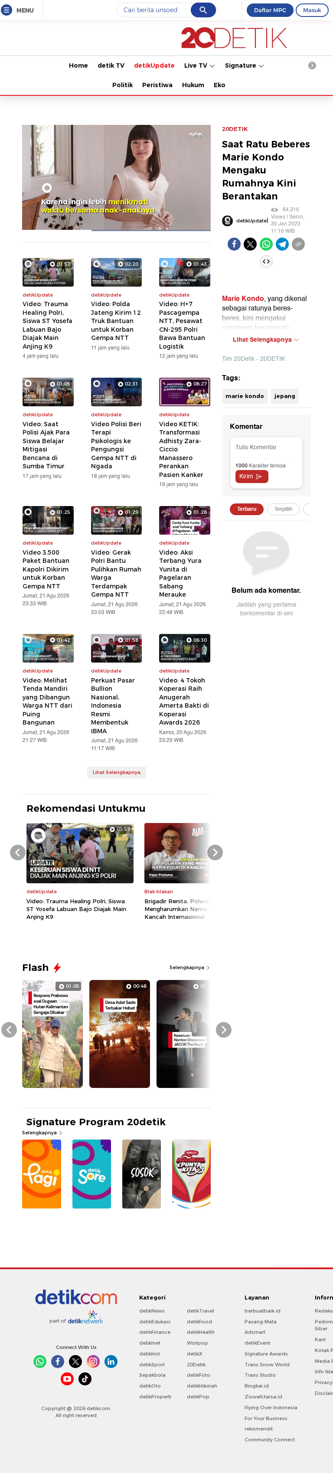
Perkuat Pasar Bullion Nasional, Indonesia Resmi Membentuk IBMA (113, 706)
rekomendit (259, 1429)
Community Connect (270, 1440)
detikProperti (155, 1397)
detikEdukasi (154, 1322)
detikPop (198, 1397)
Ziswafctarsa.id (263, 1397)
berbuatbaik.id (263, 1311)
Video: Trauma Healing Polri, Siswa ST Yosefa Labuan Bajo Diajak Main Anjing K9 (47, 325)
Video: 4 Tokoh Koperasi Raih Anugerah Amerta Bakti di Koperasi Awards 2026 (184, 701)
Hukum (193, 85)
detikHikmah (202, 1386)
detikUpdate (154, 65)
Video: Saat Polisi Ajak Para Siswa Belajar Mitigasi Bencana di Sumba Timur (46, 445)
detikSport (152, 1365)
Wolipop (197, 1343)
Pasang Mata (261, 1322)
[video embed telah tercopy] (266, 261)
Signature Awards (266, 1354)
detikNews (152, 1311)
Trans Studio (260, 1375)
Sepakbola (152, 1375)
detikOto (150, 1386)
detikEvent (257, 1343)
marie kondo (244, 395)
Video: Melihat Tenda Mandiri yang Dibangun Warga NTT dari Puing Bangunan (47, 701)
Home (78, 65)
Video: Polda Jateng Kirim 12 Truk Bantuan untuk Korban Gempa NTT (116, 320)
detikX (194, 1354)
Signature (241, 65)
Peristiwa (157, 85)
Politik (122, 85)
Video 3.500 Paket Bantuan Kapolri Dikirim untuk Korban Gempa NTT (46, 569)
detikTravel (200, 1311)
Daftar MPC (270, 10)
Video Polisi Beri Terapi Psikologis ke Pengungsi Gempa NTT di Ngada (116, 445)
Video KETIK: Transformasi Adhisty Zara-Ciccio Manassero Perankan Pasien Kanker (181, 449)
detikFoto (198, 1375)
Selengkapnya (188, 967)
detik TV (111, 65)
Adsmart (255, 1332)
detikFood (199, 1322)
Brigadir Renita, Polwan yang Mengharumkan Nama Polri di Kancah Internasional (186, 909)
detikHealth (201, 1332)
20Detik (196, 1365)
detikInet (149, 1343)
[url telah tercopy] (298, 244)
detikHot (149, 1354)
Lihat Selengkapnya (116, 772)
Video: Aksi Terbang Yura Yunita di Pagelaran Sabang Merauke (180, 573)
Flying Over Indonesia (271, 1407)
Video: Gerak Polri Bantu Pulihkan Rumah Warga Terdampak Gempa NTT (116, 573)
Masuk (312, 10)
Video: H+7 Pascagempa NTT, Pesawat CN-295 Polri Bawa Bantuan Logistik (182, 325)
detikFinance (154, 1332)
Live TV (196, 65)
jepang (284, 395)
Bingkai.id (257, 1386)
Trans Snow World (267, 1365)
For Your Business (266, 1418)
